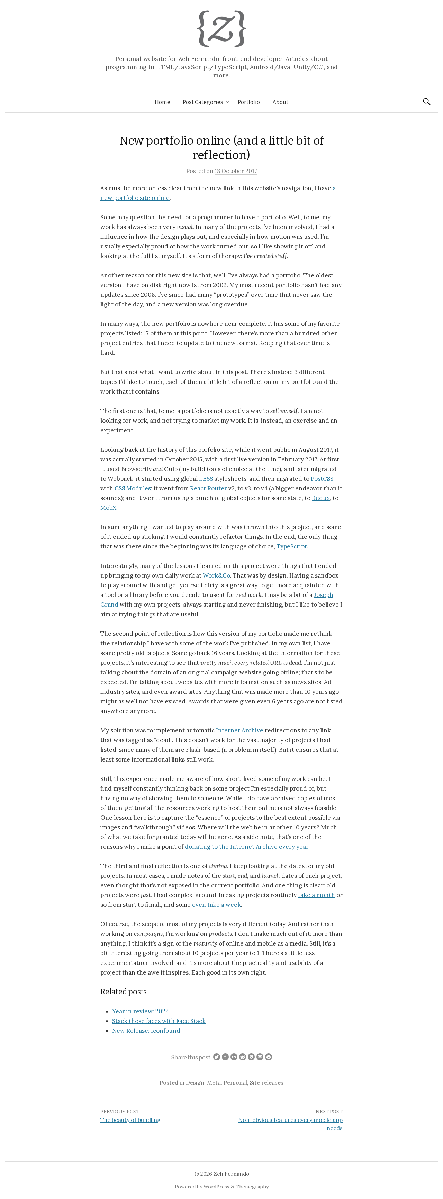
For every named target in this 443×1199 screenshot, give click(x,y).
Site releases (266, 1082)
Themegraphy (252, 1186)
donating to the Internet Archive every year (246, 846)
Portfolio (249, 102)
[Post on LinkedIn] (233, 1057)
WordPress (216, 1186)
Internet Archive (239, 730)
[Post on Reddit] (241, 1057)
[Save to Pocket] (250, 1057)
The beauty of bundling (130, 1119)
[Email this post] (259, 1057)
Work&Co (216, 575)
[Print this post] (267, 1057)
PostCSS (322, 478)
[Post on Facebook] (224, 1057)
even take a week (216, 905)
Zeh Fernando (231, 1174)
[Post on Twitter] (215, 1057)
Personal (235, 1082)
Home (162, 102)
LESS (206, 478)
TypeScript (292, 546)
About (280, 102)
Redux (321, 498)
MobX (108, 507)
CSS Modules (133, 488)
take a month (316, 895)
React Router (208, 488)
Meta (214, 1082)
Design (195, 1082)
